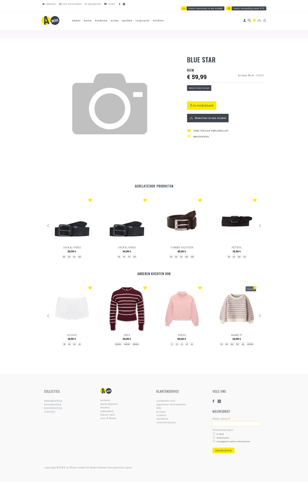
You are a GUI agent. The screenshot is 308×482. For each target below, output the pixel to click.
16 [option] (192, 344)
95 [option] (74, 257)
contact (111, 4)
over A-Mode (108, 418)
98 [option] (226, 344)
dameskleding (53, 400)
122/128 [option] (250, 344)
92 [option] (221, 344)
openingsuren (94, 4)
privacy (161, 411)
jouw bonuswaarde (71, 4)
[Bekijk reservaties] (259, 20)
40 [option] (69, 344)
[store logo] (50, 20)
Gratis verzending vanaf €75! (249, 8)
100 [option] (186, 257)
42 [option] (74, 344)
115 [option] (245, 257)
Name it (236, 335)
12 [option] (182, 344)
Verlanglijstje (254, 20)
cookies (161, 415)
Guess (182, 335)
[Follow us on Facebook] (120, 4)
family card (107, 414)
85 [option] (171, 257)
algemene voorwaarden (171, 404)
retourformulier (166, 422)
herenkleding (52, 404)
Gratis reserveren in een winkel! (205, 8)
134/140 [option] (118, 344)
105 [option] (79, 257)
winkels (105, 400)
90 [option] (69, 257)
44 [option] (80, 344)
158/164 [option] (135, 344)
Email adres (221, 419)
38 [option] (64, 344)
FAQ (158, 407)
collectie (49, 411)
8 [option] (171, 344)
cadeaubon (50, 4)
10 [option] (177, 344)
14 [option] (187, 344)
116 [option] (243, 344)
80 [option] (64, 257)
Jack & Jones (72, 247)
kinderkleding (53, 407)
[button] (91, 201)
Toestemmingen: (223, 429)
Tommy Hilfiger (182, 247)
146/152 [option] (127, 344)
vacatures (162, 418)
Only (127, 335)
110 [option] (237, 344)
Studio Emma (98, 467)
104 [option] (232, 344)
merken (105, 407)
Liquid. (128, 467)
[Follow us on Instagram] (124, 4)
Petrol (237, 247)
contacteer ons (165, 400)
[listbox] (72, 256)
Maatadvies (201, 136)
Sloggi (72, 335)
